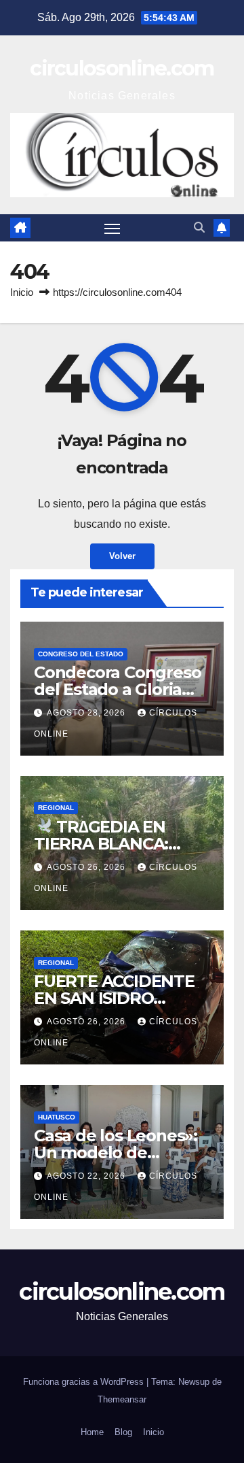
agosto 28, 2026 (87, 713)
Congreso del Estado (80, 654)
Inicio (21, 292)
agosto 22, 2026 (87, 1176)
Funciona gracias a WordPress (84, 1382)
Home (92, 1432)
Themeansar (122, 1399)
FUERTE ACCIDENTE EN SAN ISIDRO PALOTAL (114, 998)
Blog (123, 1432)
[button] (199, 227)
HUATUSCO (56, 1117)
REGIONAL (56, 807)
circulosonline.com (122, 68)
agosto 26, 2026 (87, 867)
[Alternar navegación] (112, 227)
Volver (122, 556)
